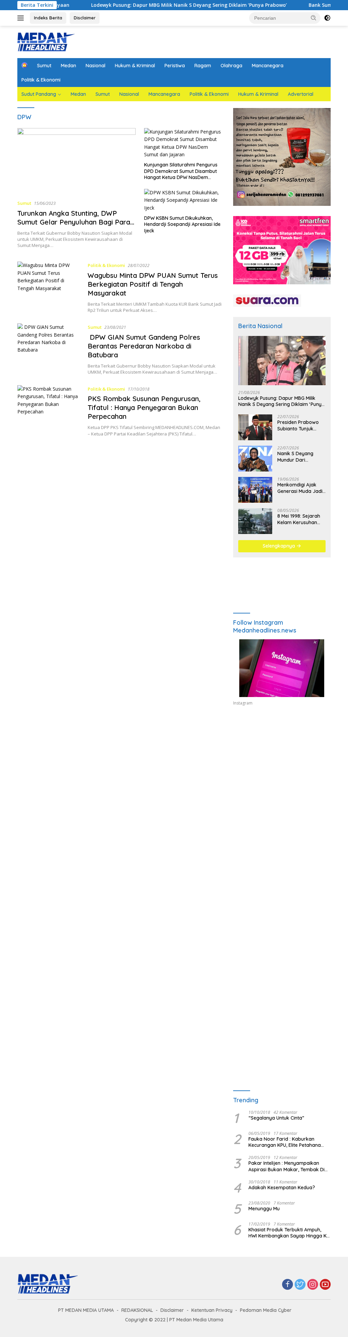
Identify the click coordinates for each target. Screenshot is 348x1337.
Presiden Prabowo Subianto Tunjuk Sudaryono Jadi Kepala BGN (298, 425)
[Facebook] (287, 1285)
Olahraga (231, 66)
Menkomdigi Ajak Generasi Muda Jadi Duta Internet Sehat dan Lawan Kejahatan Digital (300, 488)
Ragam (202, 66)
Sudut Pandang (38, 94)
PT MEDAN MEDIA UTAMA (86, 1310)
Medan (68, 66)
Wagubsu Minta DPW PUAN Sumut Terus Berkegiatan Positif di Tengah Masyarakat (153, 284)
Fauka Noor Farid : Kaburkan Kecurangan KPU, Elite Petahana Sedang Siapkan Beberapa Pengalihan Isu (284, 1142)
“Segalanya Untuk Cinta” (276, 1118)
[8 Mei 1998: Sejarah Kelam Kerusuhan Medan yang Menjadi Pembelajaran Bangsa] (255, 521)
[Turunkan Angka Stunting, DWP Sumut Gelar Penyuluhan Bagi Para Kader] (76, 161)
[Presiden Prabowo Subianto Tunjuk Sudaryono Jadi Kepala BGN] (255, 427)
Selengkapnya (279, 546)
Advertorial (300, 94)
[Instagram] (312, 1285)
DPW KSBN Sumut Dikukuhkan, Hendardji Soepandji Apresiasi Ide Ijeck (182, 224)
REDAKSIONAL (137, 1310)
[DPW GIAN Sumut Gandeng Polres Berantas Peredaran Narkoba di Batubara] (49, 349)
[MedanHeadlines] (46, 41)
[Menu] (22, 18)
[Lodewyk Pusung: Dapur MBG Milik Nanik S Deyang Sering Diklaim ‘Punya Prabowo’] (282, 360)
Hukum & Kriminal (135, 66)
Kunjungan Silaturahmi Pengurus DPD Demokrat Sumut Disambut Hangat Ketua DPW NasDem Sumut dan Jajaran (181, 171)
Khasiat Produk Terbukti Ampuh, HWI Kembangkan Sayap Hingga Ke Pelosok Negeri (288, 1233)
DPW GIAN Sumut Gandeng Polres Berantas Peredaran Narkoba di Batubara (144, 346)
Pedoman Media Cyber (266, 1310)
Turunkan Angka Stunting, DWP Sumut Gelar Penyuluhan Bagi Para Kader (73, 222)
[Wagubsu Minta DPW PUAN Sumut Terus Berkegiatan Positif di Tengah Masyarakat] (49, 287)
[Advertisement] (282, 773)
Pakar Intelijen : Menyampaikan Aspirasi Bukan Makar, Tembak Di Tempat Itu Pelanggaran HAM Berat (288, 1166)
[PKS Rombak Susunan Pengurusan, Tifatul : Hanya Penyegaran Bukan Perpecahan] (49, 411)
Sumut (44, 66)
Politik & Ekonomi (40, 80)
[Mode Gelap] (327, 18)
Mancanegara (267, 66)
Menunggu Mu (264, 1209)
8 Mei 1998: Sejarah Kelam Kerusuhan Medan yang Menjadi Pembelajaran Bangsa (301, 519)
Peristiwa (174, 66)
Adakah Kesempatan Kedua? (281, 1187)
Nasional (95, 66)
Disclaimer (84, 17)
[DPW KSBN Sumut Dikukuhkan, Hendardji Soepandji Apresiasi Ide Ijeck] (183, 200)
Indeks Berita (48, 17)
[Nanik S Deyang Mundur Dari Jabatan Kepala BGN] (255, 458)
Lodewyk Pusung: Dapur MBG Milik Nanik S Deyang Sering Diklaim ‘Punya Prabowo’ (158, 5)
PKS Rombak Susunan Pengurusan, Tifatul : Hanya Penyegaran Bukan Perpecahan (144, 407)
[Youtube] (325, 1285)
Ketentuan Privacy (211, 1310)
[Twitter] (300, 1285)
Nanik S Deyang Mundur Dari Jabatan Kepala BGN (301, 456)
